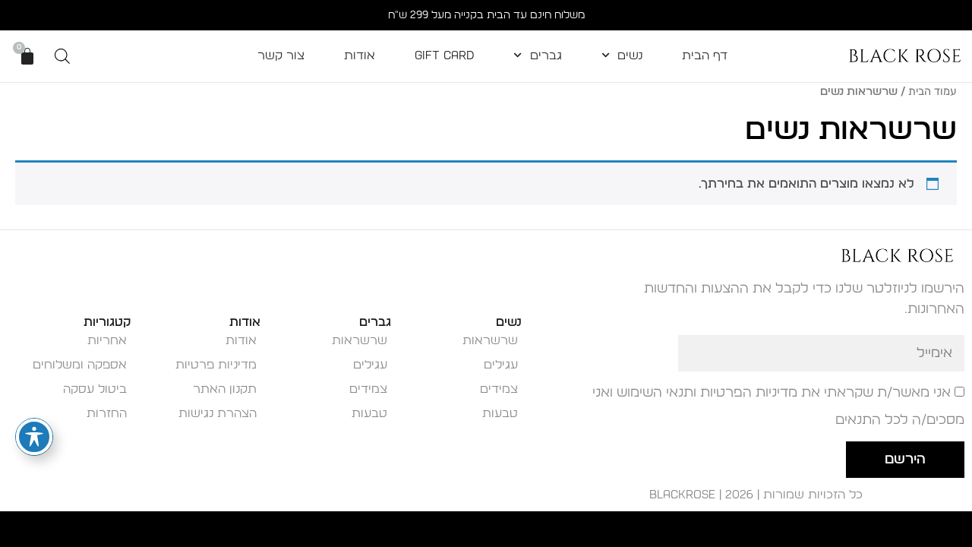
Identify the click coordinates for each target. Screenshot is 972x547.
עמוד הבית (932, 91)
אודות (359, 55)
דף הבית (704, 55)
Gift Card (444, 55)
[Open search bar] (62, 56)
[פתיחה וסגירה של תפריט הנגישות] (34, 437)
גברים (546, 55)
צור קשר (281, 55)
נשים (629, 55)
